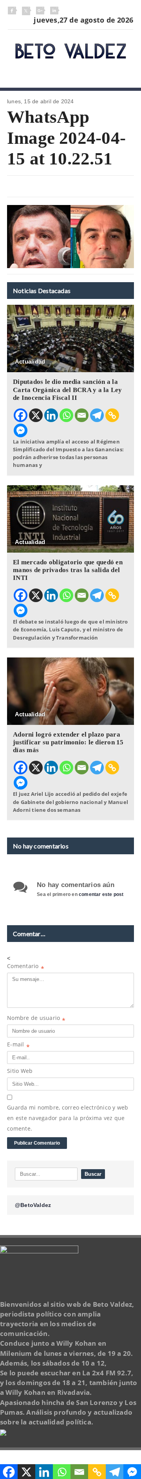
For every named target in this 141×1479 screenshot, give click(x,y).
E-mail (18, 1046)
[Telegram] (97, 415)
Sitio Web (20, 1070)
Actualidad (30, 361)
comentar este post (101, 894)
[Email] (82, 415)
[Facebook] (20, 415)
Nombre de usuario (36, 1019)
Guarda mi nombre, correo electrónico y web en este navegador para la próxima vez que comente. (67, 1118)
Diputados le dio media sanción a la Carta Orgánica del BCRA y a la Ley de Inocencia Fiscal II (67, 389)
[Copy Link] (112, 415)
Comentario (25, 967)
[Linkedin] (51, 415)
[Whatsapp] (66, 415)
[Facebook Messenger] (20, 430)
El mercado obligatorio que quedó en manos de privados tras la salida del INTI (68, 569)
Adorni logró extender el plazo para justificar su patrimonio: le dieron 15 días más (68, 742)
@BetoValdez (33, 1205)
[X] (36, 415)
